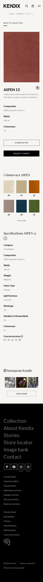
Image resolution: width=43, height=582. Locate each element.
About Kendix (19, 428)
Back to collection (13, 23)
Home (11, 14)
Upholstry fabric (11, 481)
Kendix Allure (10, 512)
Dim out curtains (11, 499)
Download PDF (21, 143)
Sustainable (9, 516)
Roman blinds (10, 485)
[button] (10, 382)
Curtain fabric (10, 476)
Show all (20, 220)
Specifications (10, 525)
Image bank (16, 449)
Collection (20, 14)
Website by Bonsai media (14, 568)
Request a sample (21, 153)
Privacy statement (27, 563)
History (7, 521)
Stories (11, 435)
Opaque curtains (11, 495)
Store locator (18, 442)
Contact (12, 457)
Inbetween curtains (12, 490)
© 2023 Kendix (10, 563)
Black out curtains (12, 504)
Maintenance (10, 530)
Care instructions (12, 534)
